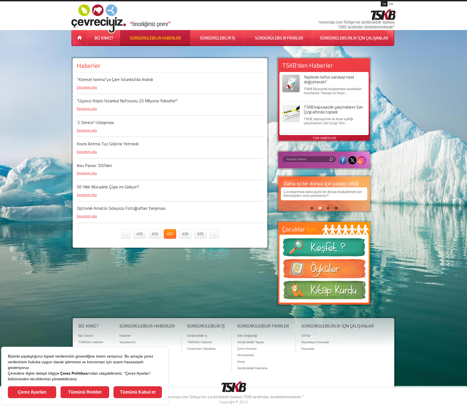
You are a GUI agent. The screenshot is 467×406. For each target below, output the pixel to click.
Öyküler (324, 270)
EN (391, 3)
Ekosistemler (245, 355)
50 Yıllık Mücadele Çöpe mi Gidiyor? (108, 187)
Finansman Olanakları (201, 348)
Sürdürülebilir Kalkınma (252, 368)
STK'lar (306, 335)
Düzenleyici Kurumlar (315, 342)
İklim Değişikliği (247, 335)
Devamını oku (87, 87)
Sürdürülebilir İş (197, 335)
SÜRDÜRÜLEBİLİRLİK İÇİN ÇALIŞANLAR (354, 38)
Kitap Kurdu (324, 291)
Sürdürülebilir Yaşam (250, 342)
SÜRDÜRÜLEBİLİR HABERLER (155, 38)
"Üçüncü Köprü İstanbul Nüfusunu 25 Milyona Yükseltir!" (127, 100)
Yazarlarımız (127, 342)
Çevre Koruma (246, 348)
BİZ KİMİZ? (104, 38)
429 (200, 234)
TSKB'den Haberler (91, 342)
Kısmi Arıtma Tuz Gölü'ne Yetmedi (107, 143)
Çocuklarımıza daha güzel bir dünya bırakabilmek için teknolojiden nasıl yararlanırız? (322, 194)
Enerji (241, 361)
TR (384, 3)
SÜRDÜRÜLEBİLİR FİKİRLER (279, 38)
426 (155, 234)
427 (170, 234)
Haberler (125, 335)
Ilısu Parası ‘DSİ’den (94, 165)
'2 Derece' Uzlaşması (95, 122)
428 (185, 234)
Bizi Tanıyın (86, 335)
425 (139, 234)
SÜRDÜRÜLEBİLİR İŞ (217, 38)
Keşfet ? (324, 249)
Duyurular (307, 348)
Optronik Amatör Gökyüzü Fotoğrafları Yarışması (121, 208)
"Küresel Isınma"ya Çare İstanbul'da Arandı (115, 79)
